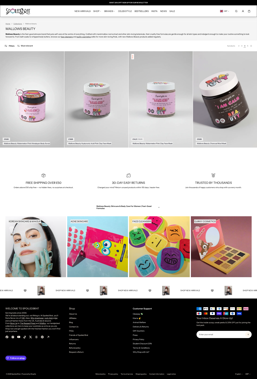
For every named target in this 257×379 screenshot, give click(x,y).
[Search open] (236, 11)
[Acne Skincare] (97, 247)
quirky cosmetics (84, 37)
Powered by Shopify (29, 374)
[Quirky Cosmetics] (221, 247)
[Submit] (248, 334)
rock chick (48, 318)
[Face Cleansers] (159, 247)
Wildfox (42, 323)
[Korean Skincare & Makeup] (36, 247)
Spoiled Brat (16, 374)
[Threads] (36, 337)
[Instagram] (12, 337)
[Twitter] (30, 337)
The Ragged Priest (28, 323)
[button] (25, 45)
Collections (18, 24)
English (238, 374)
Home (8, 24)
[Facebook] (7, 337)
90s (32, 318)
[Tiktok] (24, 337)
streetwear (39, 318)
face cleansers (67, 37)
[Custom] (48, 337)
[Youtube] (18, 337)
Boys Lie (13, 323)
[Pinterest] (42, 337)
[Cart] (249, 11)
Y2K (23, 318)
